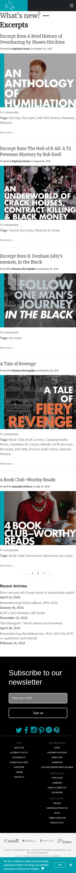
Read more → (7, 132)
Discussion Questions (41, 556)
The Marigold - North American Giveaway (31, 623)
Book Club (16, 440)
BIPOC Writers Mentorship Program (57, 767)
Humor (55, 118)
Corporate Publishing (57, 753)
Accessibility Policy (19, 753)
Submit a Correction (57, 788)
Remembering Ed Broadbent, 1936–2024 (29, 603)
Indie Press (49, 449)
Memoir (6, 123)
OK (59, 865)
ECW (56, 444)
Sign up (38, 713)
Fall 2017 (43, 118)
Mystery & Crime (47, 230)
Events (57, 748)
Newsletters (57, 757)
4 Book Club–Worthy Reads (27, 479)
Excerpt (14, 118)
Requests (57, 803)
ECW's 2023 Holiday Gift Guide (22, 613)
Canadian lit (19, 444)
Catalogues (57, 778)
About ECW (19, 748)
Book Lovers (34, 440)
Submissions (57, 762)
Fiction (34, 449)
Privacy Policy (57, 823)
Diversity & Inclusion (19, 762)
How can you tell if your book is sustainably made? (37, 592)
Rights (57, 813)
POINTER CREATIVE (32, 856)
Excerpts (28, 118)
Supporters (19, 767)
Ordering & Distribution (57, 808)
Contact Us (19, 777)
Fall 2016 (21, 449)
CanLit (14, 230)
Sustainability (19, 757)
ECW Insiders (57, 793)
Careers (19, 772)
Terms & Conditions (57, 818)
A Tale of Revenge (18, 363)
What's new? (20, 16)
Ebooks (46, 444)
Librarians (57, 783)
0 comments (9, 112)
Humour (68, 118)
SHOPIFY (57, 856)
